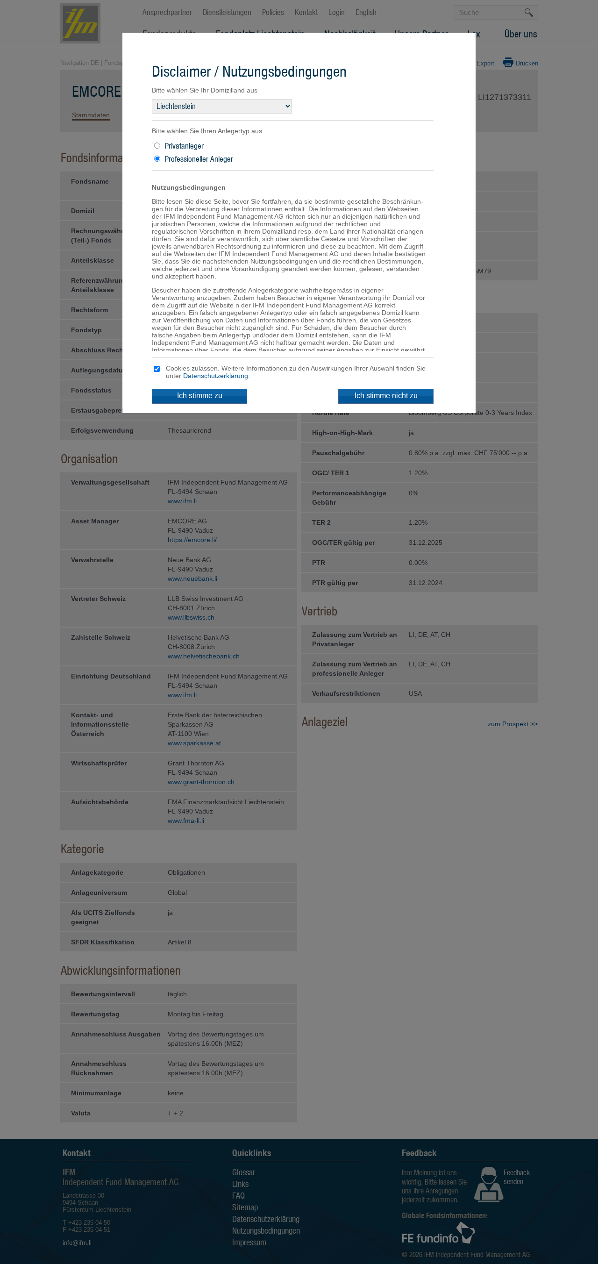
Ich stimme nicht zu (386, 396)
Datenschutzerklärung (215, 375)
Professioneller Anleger (199, 159)
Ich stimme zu (199, 396)
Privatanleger (184, 145)
